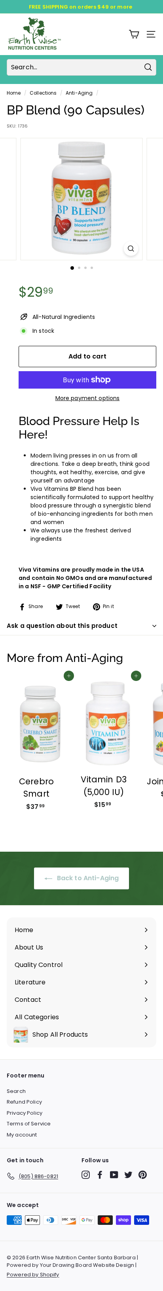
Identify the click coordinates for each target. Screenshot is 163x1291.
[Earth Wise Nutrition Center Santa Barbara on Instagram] (86, 1175)
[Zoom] (131, 248)
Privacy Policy (24, 1113)
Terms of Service (29, 1123)
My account (22, 1134)
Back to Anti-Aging (87, 878)
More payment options (87, 398)
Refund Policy (24, 1102)
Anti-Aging (79, 93)
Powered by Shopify (33, 1274)
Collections (43, 93)
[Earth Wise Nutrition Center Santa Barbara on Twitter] (128, 1175)
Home (14, 93)
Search (16, 1091)
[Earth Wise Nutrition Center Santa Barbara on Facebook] (100, 1175)
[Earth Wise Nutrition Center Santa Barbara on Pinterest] (142, 1175)
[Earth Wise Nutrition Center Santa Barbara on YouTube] (114, 1175)
